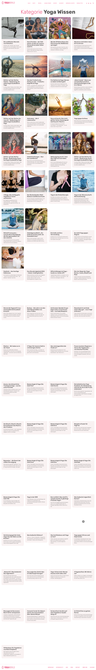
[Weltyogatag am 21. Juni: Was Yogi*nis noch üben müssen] (60, 143)
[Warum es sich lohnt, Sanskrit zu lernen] (83, 28)
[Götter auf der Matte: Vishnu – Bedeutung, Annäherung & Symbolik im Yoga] (13, 66)
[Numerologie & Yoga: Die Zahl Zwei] (36, 447)
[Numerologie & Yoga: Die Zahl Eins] (60, 447)
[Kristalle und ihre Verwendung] (60, 219)
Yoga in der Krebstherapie (59, 195)
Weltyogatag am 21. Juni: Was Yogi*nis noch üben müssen (59, 158)
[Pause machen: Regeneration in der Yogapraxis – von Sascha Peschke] (83, 332)
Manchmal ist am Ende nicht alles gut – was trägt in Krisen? (83, 309)
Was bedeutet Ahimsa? (35, 535)
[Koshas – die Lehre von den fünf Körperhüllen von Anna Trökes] (36, 294)
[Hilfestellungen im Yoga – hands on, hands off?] (60, 258)
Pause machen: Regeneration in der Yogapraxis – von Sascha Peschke (83, 347)
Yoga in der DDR (32, 497)
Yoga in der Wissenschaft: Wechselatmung (83, 195)
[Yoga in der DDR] (36, 483)
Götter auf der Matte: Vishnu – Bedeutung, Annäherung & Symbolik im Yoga (12, 82)
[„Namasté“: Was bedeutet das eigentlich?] (13, 558)
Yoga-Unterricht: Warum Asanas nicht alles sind (59, 572)
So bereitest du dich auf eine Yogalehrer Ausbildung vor (59, 612)
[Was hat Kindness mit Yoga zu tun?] (60, 521)
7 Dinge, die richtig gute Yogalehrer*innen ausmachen (12, 196)
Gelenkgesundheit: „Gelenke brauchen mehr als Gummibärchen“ (35, 234)
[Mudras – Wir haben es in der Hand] (13, 332)
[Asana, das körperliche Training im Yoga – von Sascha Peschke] (13, 371)
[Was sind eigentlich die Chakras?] (60, 332)
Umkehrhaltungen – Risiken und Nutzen (35, 157)
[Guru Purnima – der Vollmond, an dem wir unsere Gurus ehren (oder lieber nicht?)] (36, 28)
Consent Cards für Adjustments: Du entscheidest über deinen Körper (36, 612)
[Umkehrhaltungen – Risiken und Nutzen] (36, 143)
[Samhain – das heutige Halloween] (13, 258)
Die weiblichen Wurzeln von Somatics (11, 42)
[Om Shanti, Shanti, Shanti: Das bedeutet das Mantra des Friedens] (13, 410)
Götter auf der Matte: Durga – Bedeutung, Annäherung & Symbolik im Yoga (13, 158)
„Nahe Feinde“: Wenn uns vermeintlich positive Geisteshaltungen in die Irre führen (82, 82)
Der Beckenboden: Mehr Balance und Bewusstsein (36, 195)
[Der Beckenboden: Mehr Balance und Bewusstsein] (36, 181)
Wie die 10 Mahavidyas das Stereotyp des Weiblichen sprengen (59, 43)
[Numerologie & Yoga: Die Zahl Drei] (60, 410)
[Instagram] (89, 3)
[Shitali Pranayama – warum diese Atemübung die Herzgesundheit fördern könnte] (13, 219)
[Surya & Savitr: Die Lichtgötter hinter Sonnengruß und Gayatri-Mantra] (60, 105)
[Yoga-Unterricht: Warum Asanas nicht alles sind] (60, 558)
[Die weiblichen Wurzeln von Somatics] (13, 28)
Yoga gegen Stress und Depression (82, 536)
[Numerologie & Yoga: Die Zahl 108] (13, 483)
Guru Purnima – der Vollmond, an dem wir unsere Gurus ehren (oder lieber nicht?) (35, 44)
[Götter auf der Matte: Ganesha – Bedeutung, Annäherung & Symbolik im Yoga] (83, 143)
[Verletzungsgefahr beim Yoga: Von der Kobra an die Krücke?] (13, 521)
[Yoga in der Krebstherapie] (60, 181)
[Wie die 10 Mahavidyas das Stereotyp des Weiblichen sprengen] (60, 28)
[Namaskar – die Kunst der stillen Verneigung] (13, 447)
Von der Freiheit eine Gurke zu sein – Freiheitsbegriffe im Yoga (35, 81)
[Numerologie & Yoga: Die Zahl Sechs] (60, 371)
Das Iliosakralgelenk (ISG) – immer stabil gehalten (36, 272)
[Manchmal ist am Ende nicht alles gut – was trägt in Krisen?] (83, 294)
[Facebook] (87, 3)
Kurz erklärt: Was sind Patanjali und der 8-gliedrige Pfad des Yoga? (59, 498)
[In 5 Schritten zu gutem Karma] (83, 597)
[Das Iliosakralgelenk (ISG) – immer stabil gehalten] (36, 258)
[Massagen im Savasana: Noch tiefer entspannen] (13, 597)
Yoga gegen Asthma (81, 118)
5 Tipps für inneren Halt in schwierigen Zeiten (36, 347)
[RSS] (91, 3)
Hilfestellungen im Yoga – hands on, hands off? (59, 272)
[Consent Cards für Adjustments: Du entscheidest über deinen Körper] (36, 597)
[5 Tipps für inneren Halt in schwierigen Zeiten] (36, 332)
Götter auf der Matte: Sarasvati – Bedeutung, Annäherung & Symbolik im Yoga (12, 121)
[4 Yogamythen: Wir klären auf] (83, 558)
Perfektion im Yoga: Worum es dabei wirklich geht (60, 81)
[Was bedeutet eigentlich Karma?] (83, 483)
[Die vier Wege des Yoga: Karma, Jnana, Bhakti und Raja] (83, 258)
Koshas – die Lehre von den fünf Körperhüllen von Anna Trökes (36, 309)
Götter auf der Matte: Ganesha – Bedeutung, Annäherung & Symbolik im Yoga (83, 158)
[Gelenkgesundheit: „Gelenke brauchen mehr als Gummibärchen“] (36, 219)
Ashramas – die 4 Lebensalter (33, 119)
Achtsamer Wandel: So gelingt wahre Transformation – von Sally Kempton (60, 309)
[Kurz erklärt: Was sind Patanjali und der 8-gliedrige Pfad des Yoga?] (60, 483)
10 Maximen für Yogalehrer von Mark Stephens (13, 648)
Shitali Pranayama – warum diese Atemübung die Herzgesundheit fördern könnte (12, 235)
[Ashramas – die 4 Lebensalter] (36, 105)
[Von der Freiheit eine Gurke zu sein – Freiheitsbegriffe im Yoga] (36, 66)
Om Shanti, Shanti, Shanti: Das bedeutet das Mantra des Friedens (12, 425)
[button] (93, 3)
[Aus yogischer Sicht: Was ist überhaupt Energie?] (36, 558)
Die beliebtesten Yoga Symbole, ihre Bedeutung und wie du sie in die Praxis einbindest (83, 386)
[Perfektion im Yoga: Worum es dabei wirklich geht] (60, 66)
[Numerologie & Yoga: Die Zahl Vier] (36, 410)
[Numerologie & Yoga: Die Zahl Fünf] (36, 371)
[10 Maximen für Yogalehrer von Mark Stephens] (13, 634)
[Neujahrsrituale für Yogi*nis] (83, 410)
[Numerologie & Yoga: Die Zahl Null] (83, 447)
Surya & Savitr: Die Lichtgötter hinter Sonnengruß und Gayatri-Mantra (59, 120)
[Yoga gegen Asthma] (83, 105)
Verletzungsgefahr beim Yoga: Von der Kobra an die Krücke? (12, 536)
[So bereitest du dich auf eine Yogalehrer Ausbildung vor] (60, 597)
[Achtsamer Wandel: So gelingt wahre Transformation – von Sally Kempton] (60, 294)
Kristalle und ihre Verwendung (56, 233)
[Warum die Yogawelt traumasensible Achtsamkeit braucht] (13, 294)
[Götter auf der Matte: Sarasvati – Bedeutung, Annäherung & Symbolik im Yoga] (13, 105)
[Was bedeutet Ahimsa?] (36, 521)
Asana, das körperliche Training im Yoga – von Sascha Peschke (12, 385)
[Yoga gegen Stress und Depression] (83, 521)
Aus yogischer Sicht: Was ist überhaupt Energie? (35, 572)
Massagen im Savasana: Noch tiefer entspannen (12, 611)
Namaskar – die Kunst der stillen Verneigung (12, 461)
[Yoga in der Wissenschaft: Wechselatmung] (83, 181)
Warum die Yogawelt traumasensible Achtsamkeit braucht (12, 309)
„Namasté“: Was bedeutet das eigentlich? (12, 572)
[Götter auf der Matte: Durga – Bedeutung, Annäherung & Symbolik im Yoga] (13, 143)
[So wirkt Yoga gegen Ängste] (83, 219)
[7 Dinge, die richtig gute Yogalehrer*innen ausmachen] (13, 181)
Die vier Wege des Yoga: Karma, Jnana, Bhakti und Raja (82, 272)
